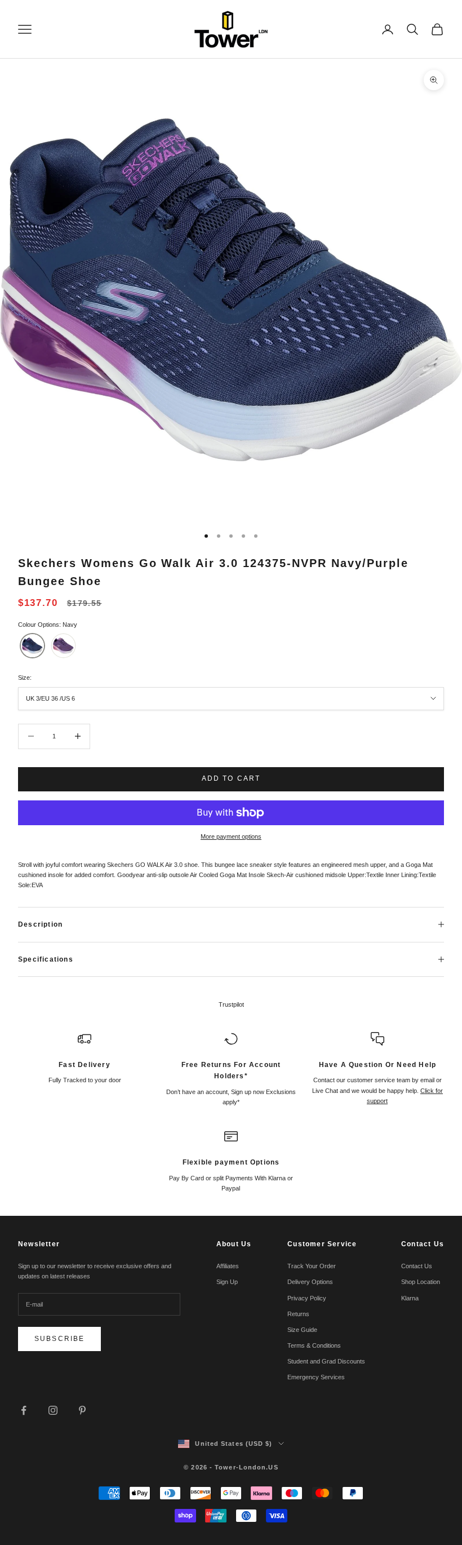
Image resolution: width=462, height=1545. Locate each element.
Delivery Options (310, 1281)
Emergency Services (316, 1377)
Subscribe (59, 1339)
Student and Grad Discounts (326, 1361)
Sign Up (227, 1281)
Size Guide (302, 1329)
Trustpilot (231, 1004)
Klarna (410, 1298)
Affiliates (227, 1266)
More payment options (231, 836)
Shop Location (420, 1281)
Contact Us (416, 1266)
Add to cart (231, 778)
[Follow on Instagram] (53, 1410)
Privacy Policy (306, 1298)
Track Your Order (311, 1266)
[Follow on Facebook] (23, 1410)
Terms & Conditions (314, 1345)
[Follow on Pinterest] (82, 1410)
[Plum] (63, 645)
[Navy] (32, 645)
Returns (298, 1314)
